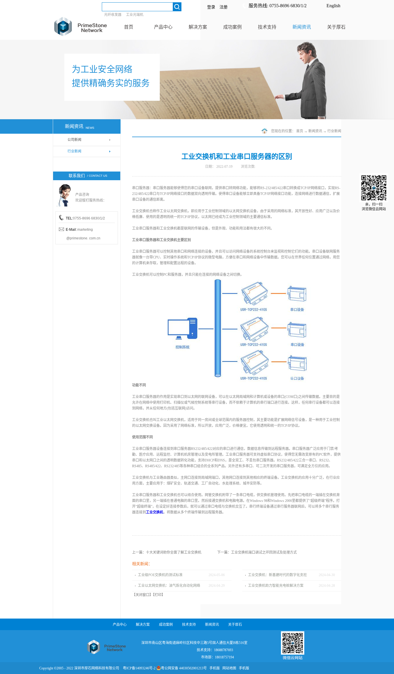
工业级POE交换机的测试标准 (160, 575)
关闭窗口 (142, 595)
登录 (211, 7)
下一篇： (257, 552)
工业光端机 (134, 15)
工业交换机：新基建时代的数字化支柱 (277, 575)
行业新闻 (334, 131)
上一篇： (166, 552)
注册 (223, 7)
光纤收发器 (112, 15)
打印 (158, 595)
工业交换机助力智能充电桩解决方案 (275, 586)
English (333, 5)
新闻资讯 (315, 131)
